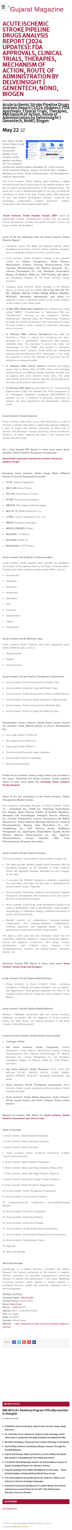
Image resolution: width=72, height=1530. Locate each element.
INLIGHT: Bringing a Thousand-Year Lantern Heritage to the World (37, 1442)
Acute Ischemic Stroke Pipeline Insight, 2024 (30, 215)
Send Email (16, 1304)
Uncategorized (10, 1508)
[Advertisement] (28, 1376)
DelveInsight (27, 1297)
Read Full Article (11, 1418)
